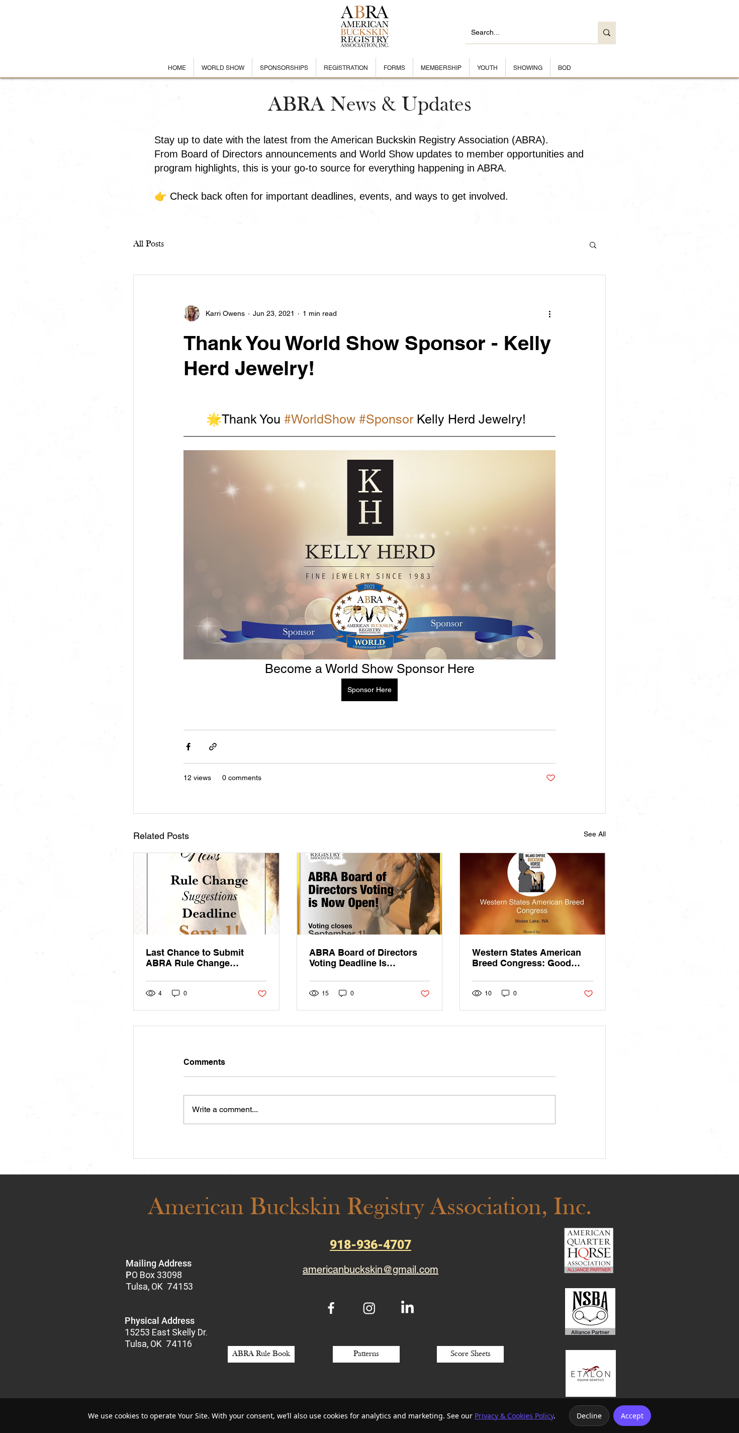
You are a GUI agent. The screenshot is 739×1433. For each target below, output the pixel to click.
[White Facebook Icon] (331, 1308)
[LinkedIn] (407, 1308)
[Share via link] (213, 746)
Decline (589, 1415)
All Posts (148, 244)
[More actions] (549, 313)
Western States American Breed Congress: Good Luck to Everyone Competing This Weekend (526, 957)
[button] (593, 244)
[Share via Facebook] (188, 746)
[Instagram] (369, 1308)
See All (595, 834)
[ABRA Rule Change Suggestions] (206, 894)
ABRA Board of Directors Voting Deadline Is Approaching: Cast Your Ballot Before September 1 (365, 957)
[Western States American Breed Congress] (532, 894)
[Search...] (607, 32)
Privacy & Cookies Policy (514, 1415)
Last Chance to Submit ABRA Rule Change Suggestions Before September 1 (195, 957)
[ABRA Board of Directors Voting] (369, 894)
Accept (632, 1415)
